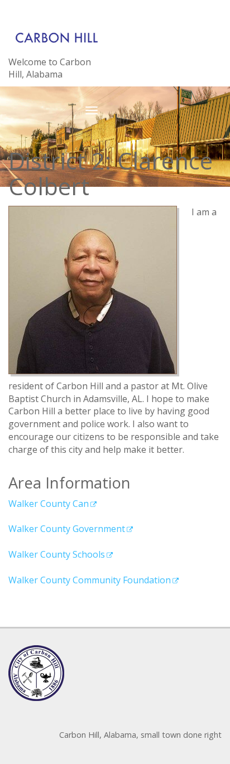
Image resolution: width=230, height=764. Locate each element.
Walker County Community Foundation (89, 580)
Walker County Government (66, 529)
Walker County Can (48, 503)
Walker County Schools (56, 554)
